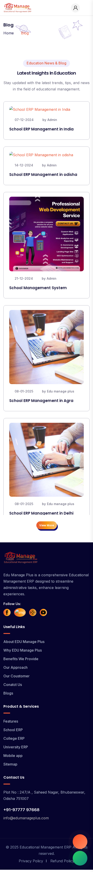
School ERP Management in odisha (43, 174)
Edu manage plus (60, 391)
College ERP (14, 738)
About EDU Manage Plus (23, 641)
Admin (52, 119)
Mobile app (13, 755)
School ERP (13, 730)
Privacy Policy (31, 861)
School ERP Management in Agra (41, 400)
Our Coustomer (16, 676)
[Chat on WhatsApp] (80, 859)
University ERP (15, 747)
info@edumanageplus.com (26, 818)
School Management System (38, 288)
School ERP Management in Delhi (41, 513)
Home (8, 33)
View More (46, 525)
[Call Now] (80, 840)
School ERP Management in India (41, 129)
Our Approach (15, 667)
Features (10, 721)
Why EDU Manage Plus (22, 650)
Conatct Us (12, 684)
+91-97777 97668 (21, 809)
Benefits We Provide (20, 659)
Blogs (8, 693)
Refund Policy (62, 861)
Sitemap (10, 764)
